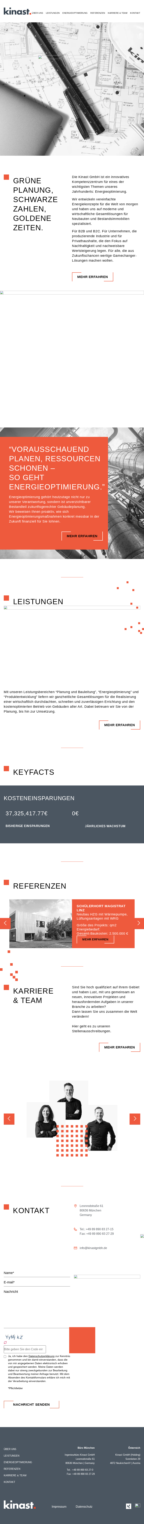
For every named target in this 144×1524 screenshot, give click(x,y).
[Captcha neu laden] (5, 1342)
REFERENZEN (97, 13)
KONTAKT (135, 13)
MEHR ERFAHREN (95, 939)
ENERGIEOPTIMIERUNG (75, 13)
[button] (5, 923)
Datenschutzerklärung (41, 1356)
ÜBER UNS (37, 13)
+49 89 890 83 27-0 (83, 1469)
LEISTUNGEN (53, 13)
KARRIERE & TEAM (117, 13)
